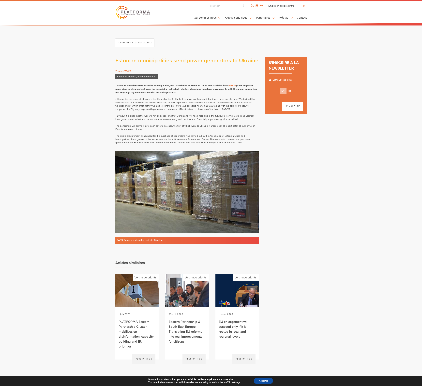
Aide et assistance (126, 76)
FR (289, 90)
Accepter (263, 380)
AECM (232, 85)
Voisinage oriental (146, 76)
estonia (149, 240)
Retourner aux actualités (134, 43)
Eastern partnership (134, 240)
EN (282, 90)
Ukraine (158, 240)
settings (236, 382)
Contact (302, 17)
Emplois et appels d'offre (281, 5)
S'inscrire (293, 106)
